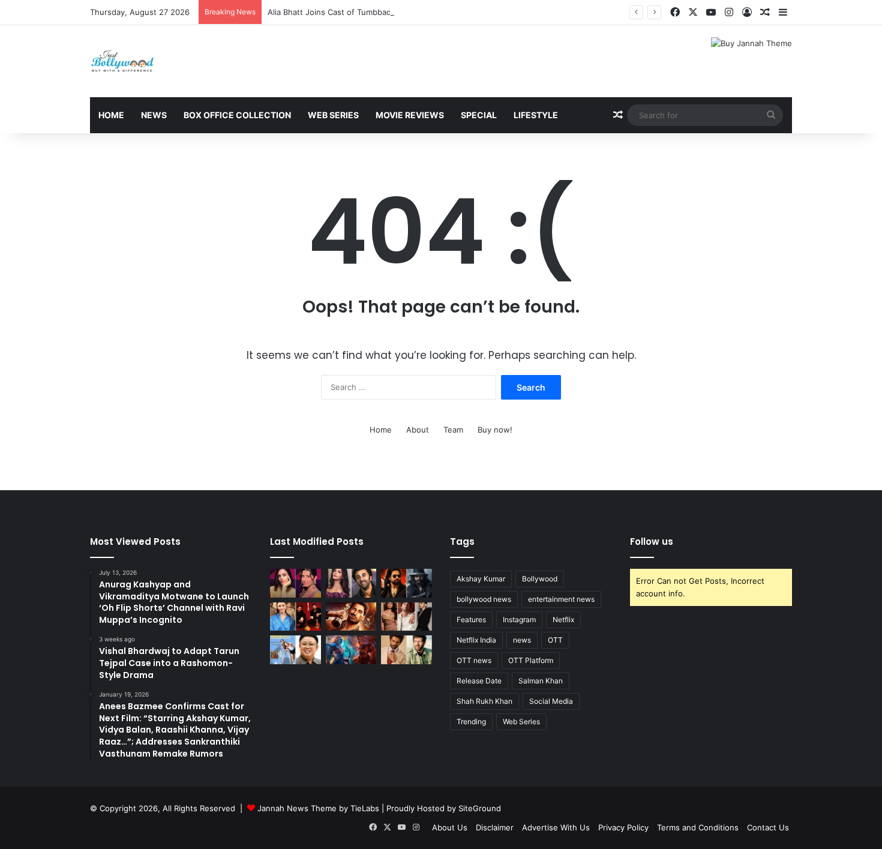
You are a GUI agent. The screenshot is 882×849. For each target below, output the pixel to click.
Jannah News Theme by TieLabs (318, 808)
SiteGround (479, 808)
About (417, 429)
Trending (471, 721)
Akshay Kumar (481, 578)
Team (453, 429)
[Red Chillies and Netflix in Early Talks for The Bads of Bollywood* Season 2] (351, 616)
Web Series (333, 115)
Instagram (519, 619)
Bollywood (539, 578)
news (522, 639)
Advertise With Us (556, 827)
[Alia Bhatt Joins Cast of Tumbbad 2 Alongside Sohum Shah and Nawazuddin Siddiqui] (295, 616)
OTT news (474, 660)
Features (471, 619)
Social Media (551, 701)
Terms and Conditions (698, 827)
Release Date (479, 680)
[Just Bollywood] (122, 61)
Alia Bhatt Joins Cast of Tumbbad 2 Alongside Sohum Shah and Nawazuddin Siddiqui (426, 12)
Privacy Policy (623, 827)
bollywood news (484, 599)
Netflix (563, 619)
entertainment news (561, 599)
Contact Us (768, 827)
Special (479, 115)
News (154, 115)
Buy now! (495, 429)
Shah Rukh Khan (484, 701)
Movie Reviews (410, 115)
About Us (449, 827)
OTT (555, 639)
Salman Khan (540, 680)
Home (111, 115)
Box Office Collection (237, 115)
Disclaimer (495, 827)
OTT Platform (530, 660)
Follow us (651, 541)
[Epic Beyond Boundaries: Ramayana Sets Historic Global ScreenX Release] (351, 649)
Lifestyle (536, 115)
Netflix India (476, 639)
